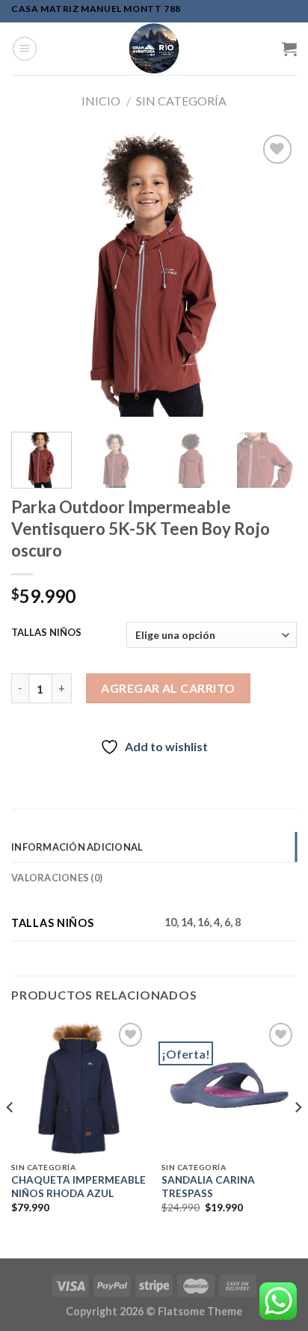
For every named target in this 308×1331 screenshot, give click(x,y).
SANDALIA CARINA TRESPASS (208, 1186)
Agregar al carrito (168, 688)
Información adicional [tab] (77, 847)
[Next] (272, 273)
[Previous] (35, 273)
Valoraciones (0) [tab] (56, 878)
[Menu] (25, 49)
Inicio (100, 101)
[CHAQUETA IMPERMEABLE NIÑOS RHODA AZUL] (79, 1086)
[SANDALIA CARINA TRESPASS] (229, 1086)
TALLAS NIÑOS (46, 633)
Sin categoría (181, 101)
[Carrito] (289, 48)
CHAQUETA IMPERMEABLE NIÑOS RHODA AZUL (78, 1186)
